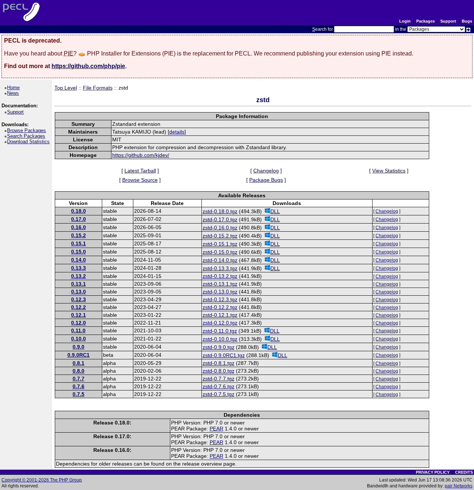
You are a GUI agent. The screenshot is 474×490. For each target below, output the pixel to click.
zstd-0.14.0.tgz (220, 260)
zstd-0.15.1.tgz (220, 244)
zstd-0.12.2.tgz (220, 307)
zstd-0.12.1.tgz (220, 315)
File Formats (98, 88)
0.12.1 (78, 315)
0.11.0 (78, 330)
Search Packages (27, 136)
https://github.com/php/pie (88, 66)
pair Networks (459, 486)
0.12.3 (78, 299)
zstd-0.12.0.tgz (220, 323)
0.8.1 (78, 363)
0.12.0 (78, 323)
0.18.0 (78, 211)
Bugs (467, 21)
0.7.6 (78, 386)
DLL (275, 211)
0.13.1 (78, 284)
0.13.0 (78, 292)
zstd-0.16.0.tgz (220, 228)
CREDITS (464, 472)
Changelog (266, 171)
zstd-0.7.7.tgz (218, 379)
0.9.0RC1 (78, 355)
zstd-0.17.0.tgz (220, 219)
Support (448, 21)
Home (14, 87)
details (176, 132)
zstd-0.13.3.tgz (220, 268)
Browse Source (140, 180)
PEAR (216, 429)
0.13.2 (78, 276)
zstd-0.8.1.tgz (218, 363)
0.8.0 (78, 371)
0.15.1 (78, 243)
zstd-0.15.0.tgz (220, 252)
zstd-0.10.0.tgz (220, 339)
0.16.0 (78, 227)
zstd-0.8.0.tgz (218, 371)
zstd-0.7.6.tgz (218, 386)
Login (405, 21)
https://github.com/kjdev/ (140, 155)
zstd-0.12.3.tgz (220, 299)
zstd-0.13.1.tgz (220, 284)
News (14, 93)
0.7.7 (78, 379)
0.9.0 (78, 347)
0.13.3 (78, 268)
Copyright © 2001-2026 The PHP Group (41, 480)
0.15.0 (78, 252)
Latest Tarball (140, 171)
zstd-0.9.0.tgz (218, 347)
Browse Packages (27, 130)
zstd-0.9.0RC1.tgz (224, 355)
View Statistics (388, 171)
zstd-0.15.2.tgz (220, 236)
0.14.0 (78, 260)
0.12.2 (78, 307)
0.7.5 (78, 394)
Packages (425, 21)
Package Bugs (266, 180)
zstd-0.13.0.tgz (220, 292)
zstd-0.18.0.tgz (220, 211)
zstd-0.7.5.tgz (218, 394)
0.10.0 (78, 339)
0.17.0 (78, 219)
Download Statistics (29, 141)
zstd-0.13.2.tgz (220, 276)
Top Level (65, 88)
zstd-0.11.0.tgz (220, 331)
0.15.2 (78, 235)
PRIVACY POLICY (433, 472)
